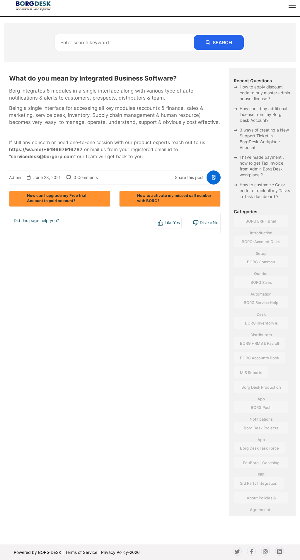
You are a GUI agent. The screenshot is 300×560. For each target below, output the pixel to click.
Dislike (209, 222)
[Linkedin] (279, 551)
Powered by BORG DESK (37, 552)
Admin (15, 177)
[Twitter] (237, 551)
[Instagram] (265, 551)
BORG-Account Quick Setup (261, 243)
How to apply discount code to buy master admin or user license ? (265, 92)
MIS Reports (251, 372)
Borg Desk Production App (261, 389)
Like (171, 222)
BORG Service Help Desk (261, 304)
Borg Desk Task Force (259, 448)
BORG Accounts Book (259, 358)
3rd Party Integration (258, 483)
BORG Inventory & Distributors (261, 325)
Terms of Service (81, 552)
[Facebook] (251, 551)
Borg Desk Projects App (261, 429)
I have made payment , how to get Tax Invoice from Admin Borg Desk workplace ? (262, 166)
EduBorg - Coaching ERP (261, 464)
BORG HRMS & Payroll (259, 343)
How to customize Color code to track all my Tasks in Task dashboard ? (265, 190)
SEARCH (222, 42)
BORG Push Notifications (261, 409)
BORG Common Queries (261, 263)
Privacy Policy (114, 552)
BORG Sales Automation (261, 284)
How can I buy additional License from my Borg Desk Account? (263, 114)
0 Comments (86, 177)
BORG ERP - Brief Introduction (261, 223)
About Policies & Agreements (261, 499)
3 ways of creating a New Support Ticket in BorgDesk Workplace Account (264, 138)
